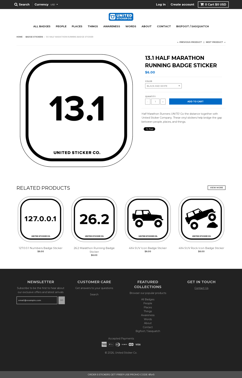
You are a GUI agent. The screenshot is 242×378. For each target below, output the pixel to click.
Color (148, 81)
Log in (161, 4)
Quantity (150, 96)
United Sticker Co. (126, 352)
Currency (42, 4)
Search (94, 294)
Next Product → (216, 42)
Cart (215, 4)
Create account (182, 4)
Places (77, 26)
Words (130, 26)
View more (216, 187)
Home (19, 37)
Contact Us (201, 288)
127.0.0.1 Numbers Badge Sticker (40, 248)
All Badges (41, 26)
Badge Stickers (34, 37)
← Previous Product (189, 42)
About (147, 26)
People (61, 26)
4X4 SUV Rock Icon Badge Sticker (201, 248)
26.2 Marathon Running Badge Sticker (94, 249)
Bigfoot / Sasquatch (192, 26)
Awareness (111, 26)
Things (93, 26)
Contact (164, 26)
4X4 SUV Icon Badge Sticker (148, 248)
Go (61, 300)
